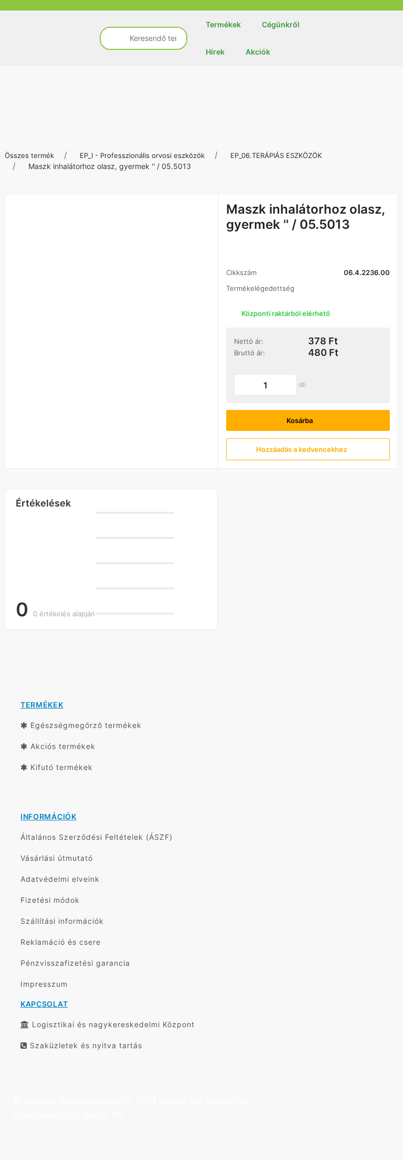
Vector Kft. (104, 1115)
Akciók (258, 51)
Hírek (215, 51)
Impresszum (44, 983)
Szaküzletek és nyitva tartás (84, 1045)
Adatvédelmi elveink (60, 878)
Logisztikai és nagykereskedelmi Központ (112, 1024)
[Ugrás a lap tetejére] (371, 1096)
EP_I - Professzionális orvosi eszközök (142, 155)
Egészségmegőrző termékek (85, 725)
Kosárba (300, 420)
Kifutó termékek (60, 767)
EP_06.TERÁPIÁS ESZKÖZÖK (276, 155)
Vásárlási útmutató (56, 857)
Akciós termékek (62, 746)
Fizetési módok (50, 899)
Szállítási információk (62, 920)
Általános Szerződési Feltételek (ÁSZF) (96, 836)
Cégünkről (281, 24)
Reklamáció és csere (60, 941)
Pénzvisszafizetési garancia (75, 962)
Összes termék (29, 155)
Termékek (223, 24)
